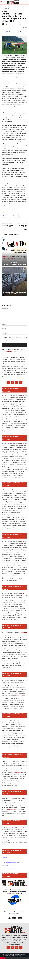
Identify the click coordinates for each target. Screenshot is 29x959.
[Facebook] (8, 382)
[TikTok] (16, 382)
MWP (20, 955)
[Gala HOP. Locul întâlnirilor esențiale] (14, 252)
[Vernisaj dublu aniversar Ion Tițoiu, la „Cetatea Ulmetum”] (14, 281)
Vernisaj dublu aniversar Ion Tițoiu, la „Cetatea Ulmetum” (14, 293)
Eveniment (7, 8)
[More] (20, 31)
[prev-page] (3, 299)
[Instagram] (12, 382)
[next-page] (5, 299)
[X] (20, 382)
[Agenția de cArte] (3, 24)
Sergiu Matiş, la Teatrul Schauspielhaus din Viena (22, 227)
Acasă (3, 8)
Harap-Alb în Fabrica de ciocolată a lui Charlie (7, 227)
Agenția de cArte (10, 24)
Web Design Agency (13, 955)
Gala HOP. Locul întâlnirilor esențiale (14, 264)
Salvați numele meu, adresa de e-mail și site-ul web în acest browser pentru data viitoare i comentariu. (14, 339)
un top (22, 395)
